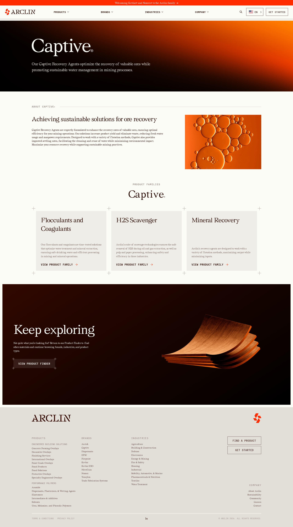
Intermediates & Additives (45, 498)
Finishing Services (41, 455)
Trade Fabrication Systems (94, 480)
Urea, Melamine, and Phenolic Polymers (51, 505)
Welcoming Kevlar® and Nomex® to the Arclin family (145, 3)
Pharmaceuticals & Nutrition (145, 477)
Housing (135, 466)
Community (255, 498)
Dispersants (87, 451)
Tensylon (85, 477)
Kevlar (84, 462)
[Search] (240, 12)
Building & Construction (143, 448)
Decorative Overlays (41, 452)
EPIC (84, 455)
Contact (257, 505)
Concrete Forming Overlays (45, 448)
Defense (135, 451)
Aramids (36, 487)
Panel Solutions (39, 470)
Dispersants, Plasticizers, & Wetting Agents (53, 491)
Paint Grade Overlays (42, 463)
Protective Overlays (41, 474)
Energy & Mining (140, 458)
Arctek (84, 444)
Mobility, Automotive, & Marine (147, 473)
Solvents (36, 502)
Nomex (84, 473)
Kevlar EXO (87, 466)
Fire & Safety (137, 462)
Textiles (135, 480)
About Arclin (254, 491)
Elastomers (37, 494)
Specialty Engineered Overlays (47, 477)
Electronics (137, 455)
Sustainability (254, 494)
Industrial (136, 469)
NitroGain (86, 469)
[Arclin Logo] (20, 12)
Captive (85, 448)
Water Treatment (139, 484)
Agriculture (137, 444)
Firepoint (86, 458)
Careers (257, 502)
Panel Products (39, 466)
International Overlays (43, 459)
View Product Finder (34, 363)
